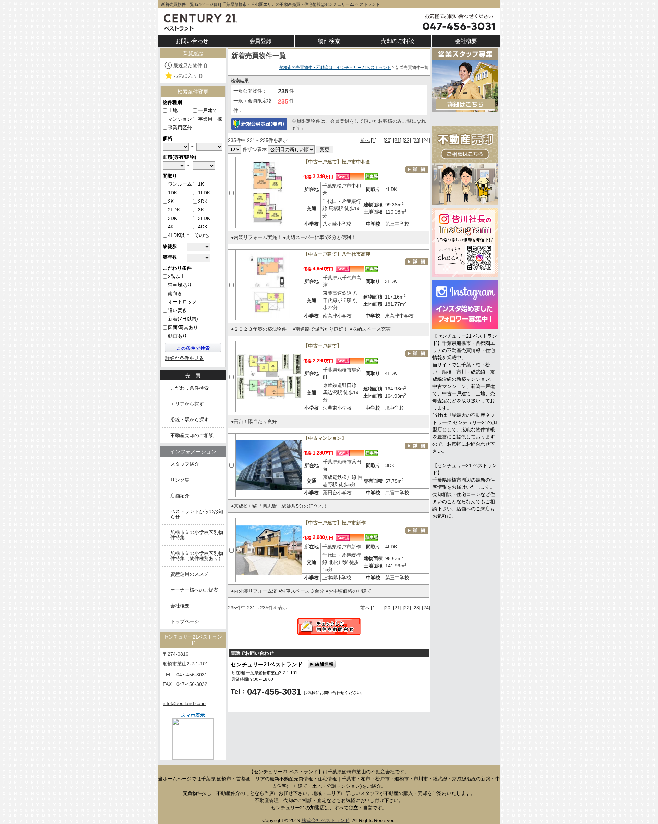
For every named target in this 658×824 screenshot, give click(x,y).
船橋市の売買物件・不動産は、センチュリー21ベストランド (335, 67)
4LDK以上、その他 (188, 235)
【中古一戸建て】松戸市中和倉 (336, 162)
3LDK (204, 218)
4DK (202, 226)
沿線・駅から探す (189, 419)
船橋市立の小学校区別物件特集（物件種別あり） (196, 556)
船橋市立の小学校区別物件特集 (196, 535)
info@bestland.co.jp (184, 703)
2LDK (174, 210)
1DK (172, 192)
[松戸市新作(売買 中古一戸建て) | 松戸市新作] (269, 549)
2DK (202, 201)
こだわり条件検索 (189, 388)
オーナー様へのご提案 (194, 590)
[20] (387, 140)
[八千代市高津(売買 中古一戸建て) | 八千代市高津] (269, 284)
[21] (397, 140)
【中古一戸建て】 (322, 346)
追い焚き (177, 310)
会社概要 (180, 605)
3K (201, 210)
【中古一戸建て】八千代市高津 (336, 254)
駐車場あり (180, 285)
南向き (175, 293)
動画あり (177, 335)
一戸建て (207, 110)
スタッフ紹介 (184, 464)
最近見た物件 (190, 66)
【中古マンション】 (324, 438)
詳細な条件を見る (184, 358)
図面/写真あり (183, 327)
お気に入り (188, 76)
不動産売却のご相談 (192, 435)
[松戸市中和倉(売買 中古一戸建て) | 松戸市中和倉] (269, 192)
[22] (407, 140)
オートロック (182, 301)
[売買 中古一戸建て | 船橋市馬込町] (269, 376)
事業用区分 (180, 127)
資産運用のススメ (189, 574)
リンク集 (180, 480)
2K (171, 201)
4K (171, 226)
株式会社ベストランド (326, 820)
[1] (374, 140)
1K (201, 184)
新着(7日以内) (183, 319)
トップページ (184, 621)
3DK (172, 218)
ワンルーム (180, 184)
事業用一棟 (210, 119)
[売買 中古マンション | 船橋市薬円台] (269, 465)
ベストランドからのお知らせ (196, 514)
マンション (180, 119)
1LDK (204, 192)
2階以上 (176, 276)
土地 (173, 110)
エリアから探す (187, 404)
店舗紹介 (180, 495)
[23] (416, 140)
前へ (365, 140)
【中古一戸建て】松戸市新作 (334, 522)
